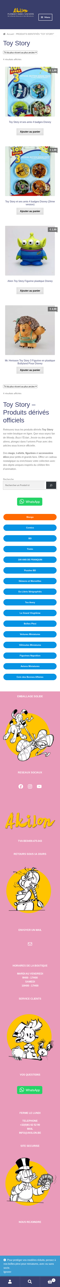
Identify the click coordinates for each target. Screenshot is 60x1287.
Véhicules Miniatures (30, 645)
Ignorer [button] (7, 1272)
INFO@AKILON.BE (30, 1133)
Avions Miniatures (30, 666)
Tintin (30, 549)
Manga (30, 517)
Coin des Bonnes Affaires (30, 677)
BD (30, 538)
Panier (47, 1279)
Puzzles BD (30, 570)
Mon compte (10, 1282)
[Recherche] (51, 485)
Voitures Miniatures (30, 634)
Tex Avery (30, 602)
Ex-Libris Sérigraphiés (30, 591)
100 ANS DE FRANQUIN (30, 559)
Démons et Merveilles (30, 581)
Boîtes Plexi (30, 623)
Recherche (8, 479)
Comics (30, 527)
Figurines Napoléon (30, 655)
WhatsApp (33, 501)
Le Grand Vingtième (30, 613)
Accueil (10, 34)
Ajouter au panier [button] (30, 131)
